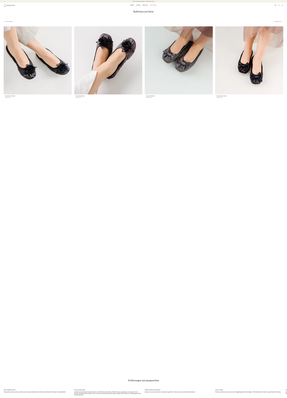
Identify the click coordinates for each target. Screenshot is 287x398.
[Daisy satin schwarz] (249, 60)
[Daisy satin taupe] (179, 60)
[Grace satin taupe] (108, 60)
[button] (132, 5)
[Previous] (4, 1)
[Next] (282, 1)
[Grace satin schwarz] (38, 60)
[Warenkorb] (282, 5)
